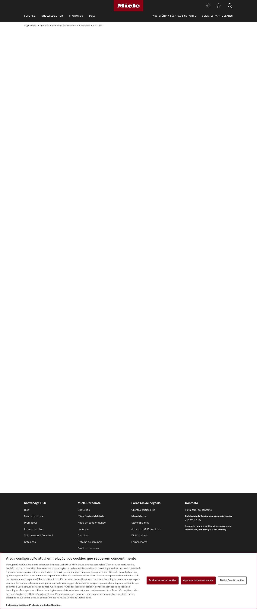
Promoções (30, 522)
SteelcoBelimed (140, 522)
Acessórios (84, 26)
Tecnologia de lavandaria (64, 26)
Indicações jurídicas (17, 605)
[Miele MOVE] (208, 5)
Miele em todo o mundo (92, 522)
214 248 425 (193, 520)
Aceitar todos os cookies (162, 580)
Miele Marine (138, 516)
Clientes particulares (217, 16)
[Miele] (128, 5)
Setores (29, 16)
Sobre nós (84, 510)
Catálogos (30, 542)
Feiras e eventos (33, 529)
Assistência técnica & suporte (174, 16)
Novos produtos (33, 516)
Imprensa (83, 529)
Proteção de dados (40, 605)
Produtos (76, 16)
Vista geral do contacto (198, 510)
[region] (128, 581)
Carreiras (83, 535)
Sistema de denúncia (90, 542)
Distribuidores (139, 535)
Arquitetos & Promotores (146, 529)
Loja (92, 16)
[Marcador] (218, 5)
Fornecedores (139, 542)
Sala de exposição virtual (38, 535)
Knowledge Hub (52, 16)
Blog (26, 510)
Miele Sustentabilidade (91, 516)
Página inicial (30, 26)
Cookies (55, 605)
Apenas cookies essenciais (198, 580)
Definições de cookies (232, 580)
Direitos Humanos (88, 548)
